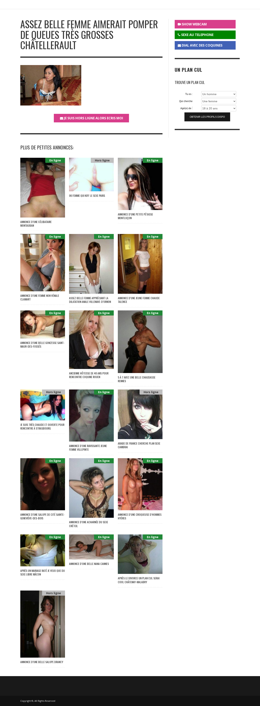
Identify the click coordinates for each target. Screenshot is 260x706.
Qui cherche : (186, 101)
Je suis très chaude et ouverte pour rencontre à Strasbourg (42, 426)
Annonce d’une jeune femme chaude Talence (139, 300)
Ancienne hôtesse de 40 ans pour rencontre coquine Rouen (88, 375)
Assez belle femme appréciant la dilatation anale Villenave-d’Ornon (90, 300)
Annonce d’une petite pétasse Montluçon (135, 216)
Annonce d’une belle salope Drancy (41, 662)
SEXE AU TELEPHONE (196, 35)
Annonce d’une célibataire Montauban (36, 223)
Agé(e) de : (186, 108)
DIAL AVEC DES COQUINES (201, 45)
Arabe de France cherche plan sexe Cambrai (139, 445)
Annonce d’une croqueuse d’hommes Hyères (139, 516)
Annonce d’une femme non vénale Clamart (39, 297)
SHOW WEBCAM (194, 24)
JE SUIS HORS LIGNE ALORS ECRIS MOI (93, 118)
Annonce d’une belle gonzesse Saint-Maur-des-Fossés (42, 344)
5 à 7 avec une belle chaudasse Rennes (136, 379)
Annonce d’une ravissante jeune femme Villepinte (88, 447)
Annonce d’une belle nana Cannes (89, 563)
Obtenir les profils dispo (207, 116)
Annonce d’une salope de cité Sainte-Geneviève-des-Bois (42, 516)
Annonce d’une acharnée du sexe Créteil (88, 524)
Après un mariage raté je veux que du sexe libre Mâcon (42, 572)
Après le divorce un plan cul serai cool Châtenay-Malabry (138, 580)
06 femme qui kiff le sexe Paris (87, 195)
